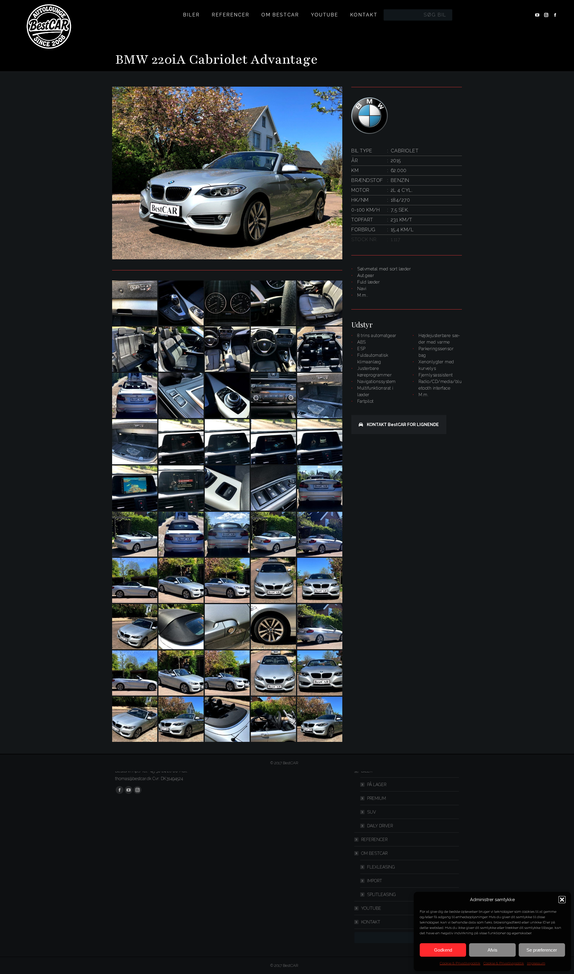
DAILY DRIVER (380, 825)
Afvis (492, 949)
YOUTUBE (371, 908)
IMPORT (374, 880)
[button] (562, 900)
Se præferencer (541, 949)
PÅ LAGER (376, 784)
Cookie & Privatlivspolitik (460, 963)
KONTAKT (370, 922)
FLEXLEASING (381, 867)
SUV (371, 812)
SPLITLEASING (381, 894)
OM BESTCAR (374, 853)
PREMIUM (376, 798)
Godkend (443, 949)
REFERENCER (374, 839)
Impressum (536, 963)
